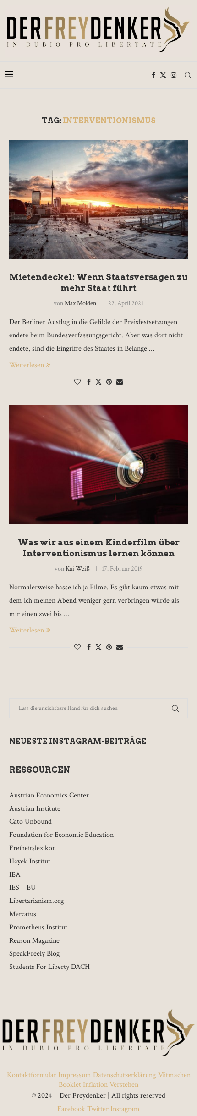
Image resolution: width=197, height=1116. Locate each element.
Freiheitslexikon (32, 848)
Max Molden (80, 303)
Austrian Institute (34, 809)
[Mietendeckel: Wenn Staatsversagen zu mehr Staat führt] (98, 199)
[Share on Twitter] (98, 382)
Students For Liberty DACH (49, 967)
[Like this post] (77, 382)
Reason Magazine (34, 941)
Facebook (72, 1109)
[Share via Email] (119, 382)
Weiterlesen (26, 365)
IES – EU (22, 887)
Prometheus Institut (38, 927)
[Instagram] (173, 75)
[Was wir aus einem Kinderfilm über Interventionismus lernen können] (98, 464)
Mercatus (22, 914)
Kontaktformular (32, 1075)
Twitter (98, 1109)
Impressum (74, 1075)
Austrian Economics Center (49, 795)
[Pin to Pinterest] (109, 382)
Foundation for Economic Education (61, 835)
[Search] (187, 75)
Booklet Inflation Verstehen (98, 1084)
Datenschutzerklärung (124, 1075)
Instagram (124, 1109)
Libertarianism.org (36, 901)
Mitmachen (174, 1075)
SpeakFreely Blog (34, 953)
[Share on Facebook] (89, 382)
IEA (15, 875)
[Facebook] (153, 75)
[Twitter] (163, 75)
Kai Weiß (78, 569)
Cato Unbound (30, 821)
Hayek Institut (29, 861)
